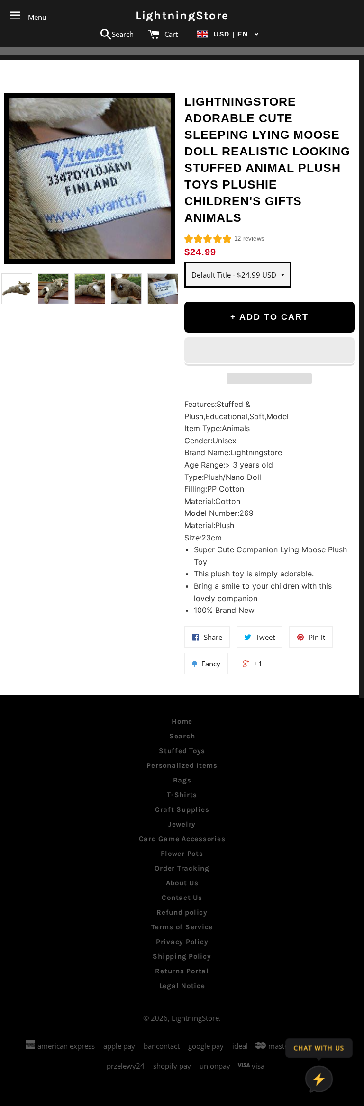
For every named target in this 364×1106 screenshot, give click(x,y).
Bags (182, 780)
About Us (182, 883)
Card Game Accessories (182, 839)
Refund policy (182, 912)
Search (182, 736)
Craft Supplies (182, 809)
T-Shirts (182, 795)
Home (182, 721)
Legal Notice (182, 985)
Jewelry (182, 824)
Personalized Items (182, 765)
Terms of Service (182, 927)
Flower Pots (182, 853)
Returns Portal (182, 971)
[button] (228, 34)
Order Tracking (182, 868)
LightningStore (182, 15)
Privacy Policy (182, 941)
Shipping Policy (182, 956)
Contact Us (182, 897)
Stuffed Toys (182, 750)
